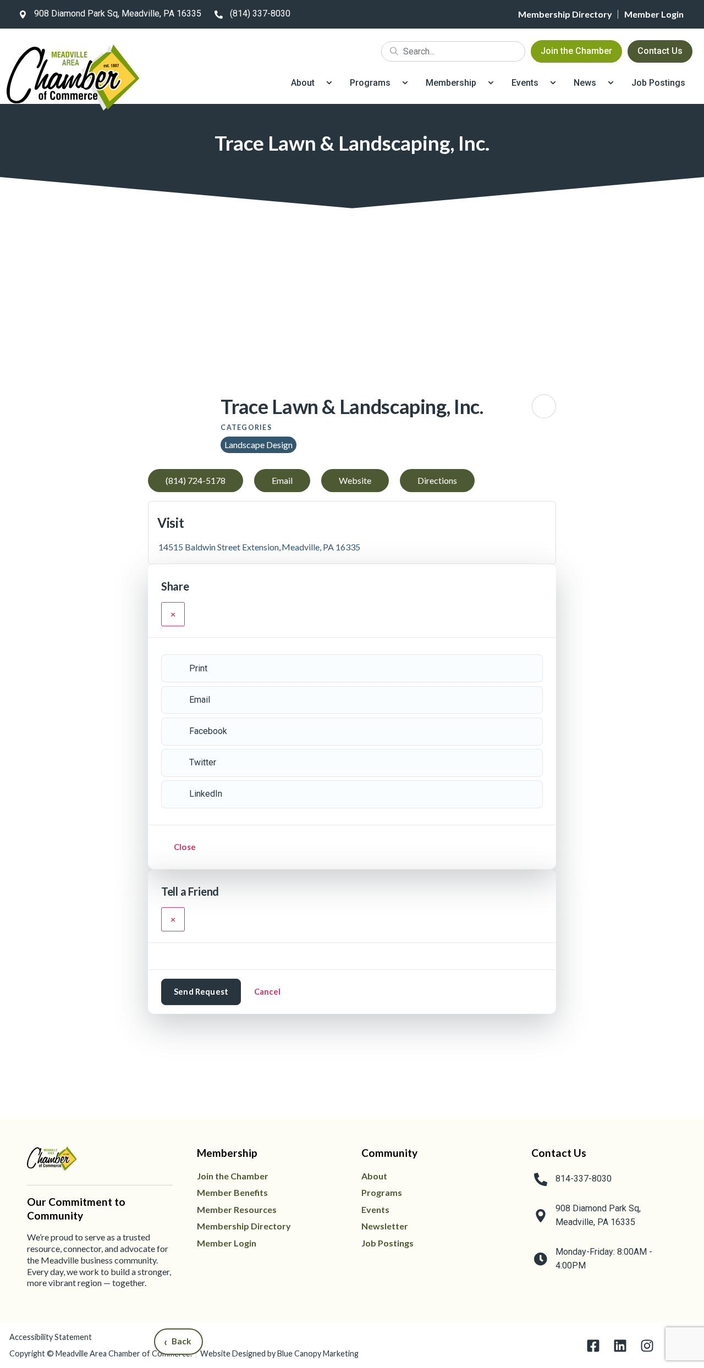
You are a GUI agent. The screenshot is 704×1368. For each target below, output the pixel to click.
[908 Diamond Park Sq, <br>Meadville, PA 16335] (540, 1215)
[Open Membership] (491, 83)
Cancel (267, 991)
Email (199, 699)
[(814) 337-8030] (218, 14)
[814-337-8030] (540, 1179)
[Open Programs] (405, 83)
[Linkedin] (620, 1345)
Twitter (202, 762)
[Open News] (611, 83)
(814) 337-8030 (260, 13)
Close (185, 847)
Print (198, 668)
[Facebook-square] (593, 1345)
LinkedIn (205, 793)
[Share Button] (544, 406)
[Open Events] (553, 83)
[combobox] (453, 51)
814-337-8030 (584, 1178)
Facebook (208, 731)
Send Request (201, 991)
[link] (107, 14)
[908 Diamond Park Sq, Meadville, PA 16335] (22, 14)
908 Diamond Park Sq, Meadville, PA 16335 (117, 13)
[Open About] (329, 83)
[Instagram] (647, 1345)
